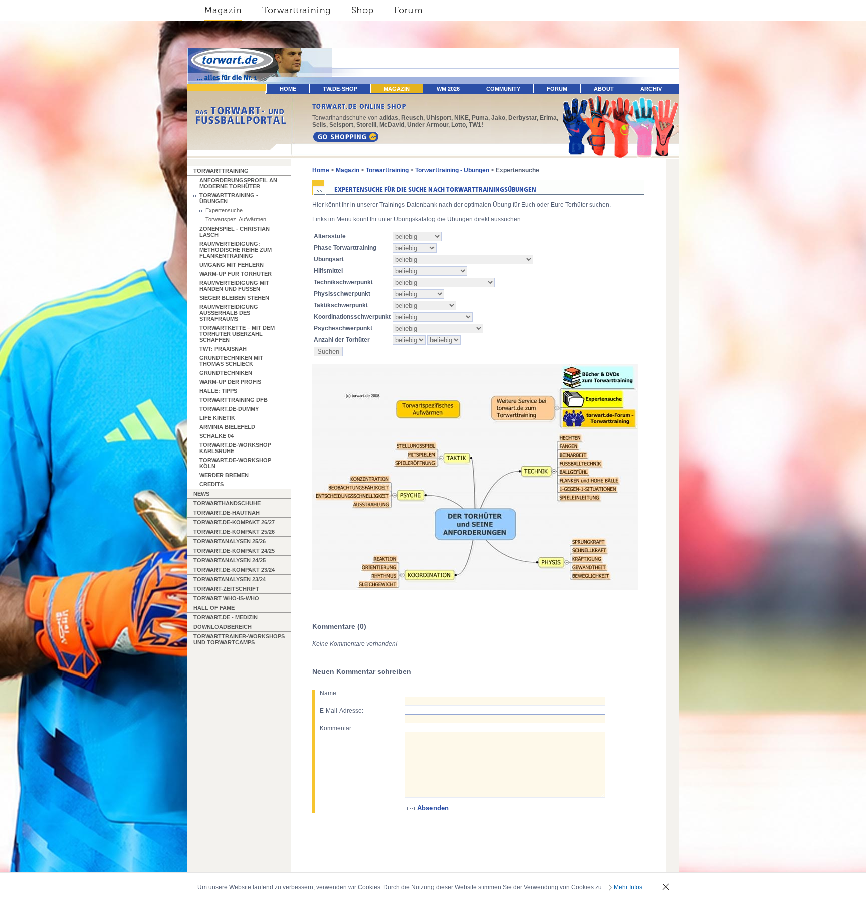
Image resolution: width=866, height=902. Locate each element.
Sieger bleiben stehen (234, 298)
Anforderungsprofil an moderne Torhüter (238, 183)
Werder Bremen (224, 475)
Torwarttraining (296, 10)
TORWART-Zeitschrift (226, 589)
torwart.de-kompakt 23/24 (234, 570)
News (201, 494)
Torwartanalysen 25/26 (229, 541)
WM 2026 (448, 89)
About (604, 89)
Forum (408, 10)
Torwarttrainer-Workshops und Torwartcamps (239, 639)
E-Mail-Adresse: (341, 710)
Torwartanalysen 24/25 (229, 560)
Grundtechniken (225, 373)
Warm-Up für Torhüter (235, 274)
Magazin (223, 10)
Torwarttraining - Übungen (228, 198)
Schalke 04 (216, 436)
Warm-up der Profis (230, 382)
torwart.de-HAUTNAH (226, 513)
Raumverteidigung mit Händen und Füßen (234, 286)
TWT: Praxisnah (223, 349)
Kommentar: (336, 728)
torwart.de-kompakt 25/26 (234, 532)
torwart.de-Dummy (229, 409)
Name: (329, 693)
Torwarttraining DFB (233, 400)
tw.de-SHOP (340, 89)
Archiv (651, 89)
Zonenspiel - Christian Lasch (234, 231)
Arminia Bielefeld (227, 427)
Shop (362, 10)
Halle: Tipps (218, 391)
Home (320, 170)
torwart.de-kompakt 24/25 (234, 551)
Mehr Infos (628, 887)
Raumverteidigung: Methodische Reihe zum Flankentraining (235, 250)
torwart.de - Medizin (225, 617)
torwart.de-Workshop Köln (235, 463)
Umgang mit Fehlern (231, 265)
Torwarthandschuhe (227, 503)
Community (503, 89)
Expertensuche (224, 210)
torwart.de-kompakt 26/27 (234, 522)
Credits (211, 484)
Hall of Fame (214, 608)
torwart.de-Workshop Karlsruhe (235, 448)
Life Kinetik (217, 418)
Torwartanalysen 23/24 (229, 579)
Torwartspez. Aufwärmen (235, 219)
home (288, 89)
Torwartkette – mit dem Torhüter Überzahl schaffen (237, 334)
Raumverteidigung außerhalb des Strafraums (228, 313)
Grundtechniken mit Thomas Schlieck (231, 361)
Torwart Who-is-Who (226, 598)
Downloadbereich (222, 627)
